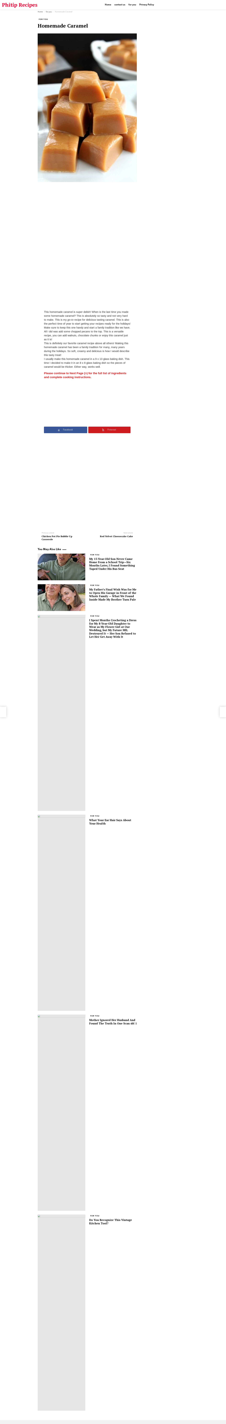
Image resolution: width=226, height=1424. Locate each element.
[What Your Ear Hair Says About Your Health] (61, 913)
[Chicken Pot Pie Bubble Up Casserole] (3, 712)
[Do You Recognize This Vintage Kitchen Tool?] (61, 1313)
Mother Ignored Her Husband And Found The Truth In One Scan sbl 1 (113, 1021)
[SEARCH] (222, 5)
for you (132, 5)
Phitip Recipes (19, 4)
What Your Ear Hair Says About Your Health (110, 821)
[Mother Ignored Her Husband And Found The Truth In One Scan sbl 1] (61, 1113)
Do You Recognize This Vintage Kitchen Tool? (110, 1221)
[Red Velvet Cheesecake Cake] (223, 712)
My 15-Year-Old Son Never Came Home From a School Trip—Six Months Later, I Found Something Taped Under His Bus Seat (112, 564)
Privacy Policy (146, 5)
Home (108, 5)
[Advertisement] (87, 225)
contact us (119, 5)
